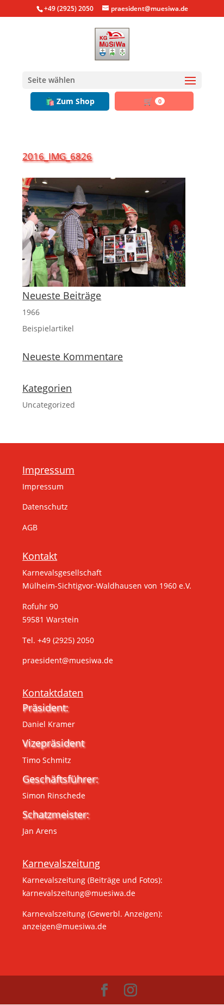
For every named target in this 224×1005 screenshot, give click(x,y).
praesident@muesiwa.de (67, 660)
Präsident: (45, 707)
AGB (30, 527)
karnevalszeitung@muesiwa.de (78, 893)
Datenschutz (45, 506)
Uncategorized (48, 404)
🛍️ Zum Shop (70, 101)
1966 (31, 312)
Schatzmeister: (55, 814)
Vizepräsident (53, 742)
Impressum (43, 486)
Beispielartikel (48, 328)
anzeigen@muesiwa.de (64, 926)
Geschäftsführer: (60, 778)
